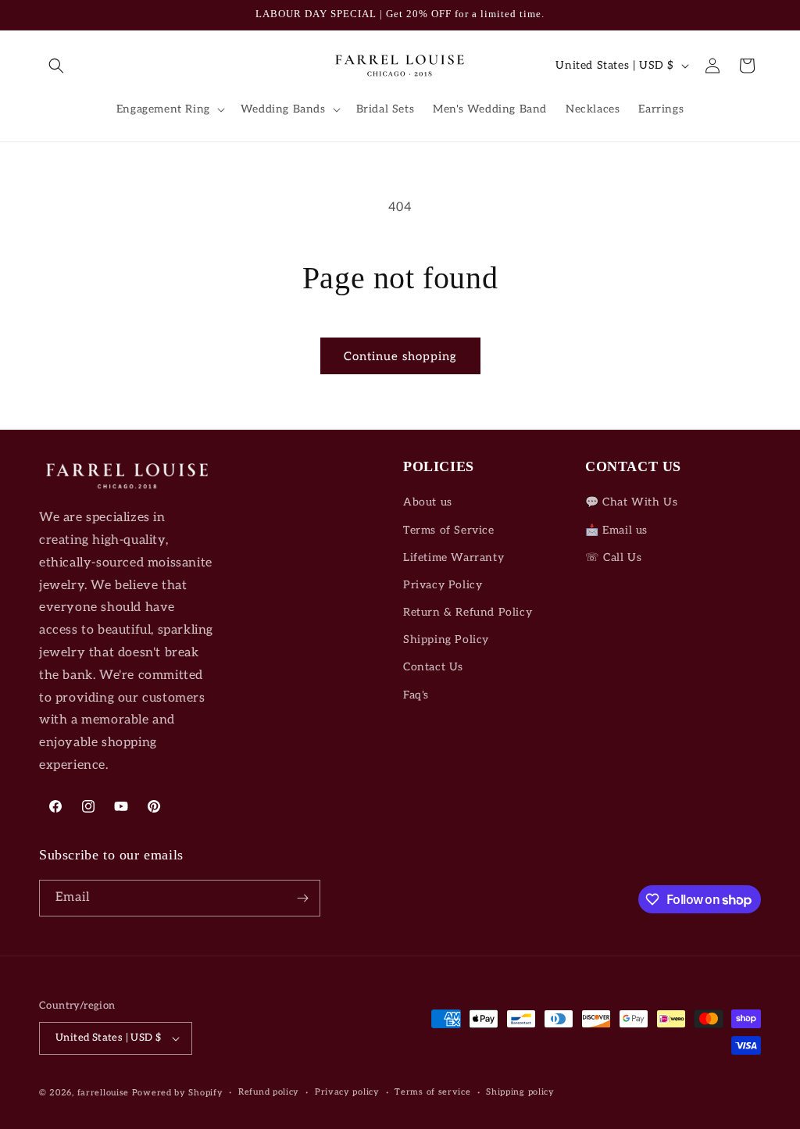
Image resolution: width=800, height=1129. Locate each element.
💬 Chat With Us (631, 502)
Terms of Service (449, 530)
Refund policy (268, 1092)
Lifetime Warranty (453, 557)
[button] (56, 65)
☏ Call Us (613, 557)
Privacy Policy (442, 584)
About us (427, 502)
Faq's (416, 695)
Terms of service (432, 1092)
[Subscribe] (302, 898)
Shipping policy (520, 1092)
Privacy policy (347, 1092)
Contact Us (433, 666)
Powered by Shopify (177, 1093)
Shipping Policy (446, 639)
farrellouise (103, 1093)
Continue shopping (400, 356)
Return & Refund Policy (467, 612)
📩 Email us (616, 530)
